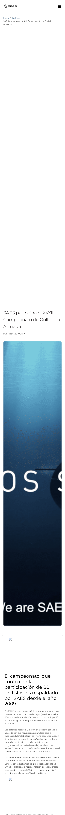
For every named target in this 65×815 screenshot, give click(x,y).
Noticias (16, 18)
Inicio (6, 18)
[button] (59, 6)
